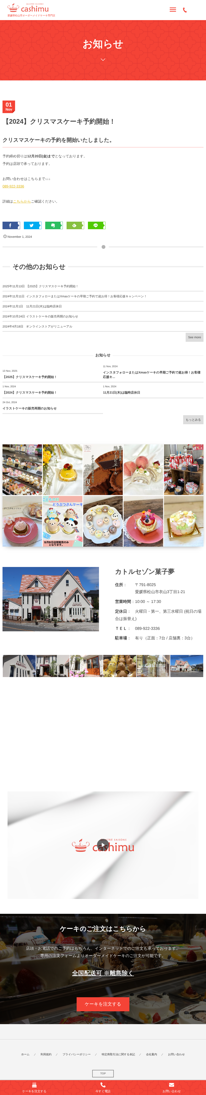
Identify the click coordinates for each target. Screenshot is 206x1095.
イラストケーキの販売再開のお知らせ (52, 316)
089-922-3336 (13, 186)
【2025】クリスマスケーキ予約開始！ (52, 286)
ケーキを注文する (103, 1004)
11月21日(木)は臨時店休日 (44, 306)
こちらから (22, 201)
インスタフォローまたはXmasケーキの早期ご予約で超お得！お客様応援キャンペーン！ (86, 296)
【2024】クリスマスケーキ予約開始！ (30, 392)
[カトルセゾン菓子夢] (28, 7)
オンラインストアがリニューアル (49, 326)
